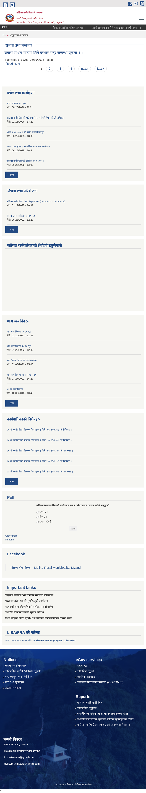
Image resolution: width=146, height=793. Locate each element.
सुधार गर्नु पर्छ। (46, 521)
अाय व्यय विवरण (15, 389)
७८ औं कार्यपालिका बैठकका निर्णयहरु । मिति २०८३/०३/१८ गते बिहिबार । (39, 461)
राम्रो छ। (44, 511)
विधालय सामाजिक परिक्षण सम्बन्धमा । (62, 27)
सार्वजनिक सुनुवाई (87, 708)
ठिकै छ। (43, 516)
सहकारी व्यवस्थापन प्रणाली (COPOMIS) (100, 682)
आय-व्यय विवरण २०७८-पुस (19, 346)
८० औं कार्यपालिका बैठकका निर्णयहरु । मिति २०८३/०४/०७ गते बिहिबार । (39, 440)
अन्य (12, 175)
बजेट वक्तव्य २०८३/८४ (17, 103)
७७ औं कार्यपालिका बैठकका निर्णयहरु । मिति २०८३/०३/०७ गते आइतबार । (40, 471)
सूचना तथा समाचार (15, 665)
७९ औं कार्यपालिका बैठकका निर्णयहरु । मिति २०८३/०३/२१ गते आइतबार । (40, 450)
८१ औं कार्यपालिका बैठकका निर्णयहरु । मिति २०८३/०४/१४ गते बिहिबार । (39, 429)
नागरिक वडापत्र (86, 676)
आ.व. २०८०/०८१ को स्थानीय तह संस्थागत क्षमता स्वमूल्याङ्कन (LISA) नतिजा (40, 640)
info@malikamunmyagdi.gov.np (22, 750)
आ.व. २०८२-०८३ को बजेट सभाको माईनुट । (27, 132)
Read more (13, 63)
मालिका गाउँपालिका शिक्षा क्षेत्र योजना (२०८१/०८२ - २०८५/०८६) (36, 201)
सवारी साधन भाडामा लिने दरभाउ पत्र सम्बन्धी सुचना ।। (109, 27)
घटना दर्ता (82, 665)
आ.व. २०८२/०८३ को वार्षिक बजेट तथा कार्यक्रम (28, 146)
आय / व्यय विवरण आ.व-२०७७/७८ (22, 360)
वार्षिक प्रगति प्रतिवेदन (89, 702)
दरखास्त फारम (13, 688)
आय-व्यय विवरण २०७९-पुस (19, 331)
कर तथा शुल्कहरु (14, 682)
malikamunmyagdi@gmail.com (22, 763)
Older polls (11, 535)
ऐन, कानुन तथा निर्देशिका (19, 676)
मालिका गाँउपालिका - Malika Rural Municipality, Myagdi (45, 567)
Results (9, 539)
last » (100, 68)
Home (5, 35)
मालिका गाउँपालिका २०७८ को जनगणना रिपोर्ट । (103, 725)
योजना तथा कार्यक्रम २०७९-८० (21, 215)
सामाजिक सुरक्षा (85, 671)
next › (84, 68)
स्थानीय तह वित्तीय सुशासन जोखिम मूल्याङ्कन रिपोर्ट (105, 719)
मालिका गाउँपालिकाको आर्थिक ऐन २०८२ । (25, 160)
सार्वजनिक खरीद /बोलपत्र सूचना (23, 671)
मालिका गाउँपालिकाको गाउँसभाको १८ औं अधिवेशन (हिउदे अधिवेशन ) (37, 117)
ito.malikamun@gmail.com (19, 757)
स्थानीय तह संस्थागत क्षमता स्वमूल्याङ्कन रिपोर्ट (103, 713)
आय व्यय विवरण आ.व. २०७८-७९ (21, 374)
